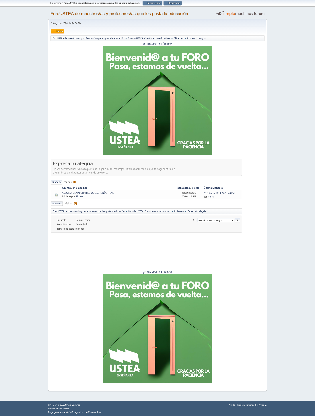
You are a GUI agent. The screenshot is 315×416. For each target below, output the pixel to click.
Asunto (66, 188)
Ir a (194, 220)
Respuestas (183, 188)
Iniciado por (80, 188)
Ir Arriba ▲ (262, 404)
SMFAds (51, 409)
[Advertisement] (253, 214)
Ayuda (232, 404)
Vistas (195, 188)
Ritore (79, 196)
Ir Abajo (56, 182)
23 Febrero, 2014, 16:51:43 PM (219, 193)
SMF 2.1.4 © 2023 (56, 405)
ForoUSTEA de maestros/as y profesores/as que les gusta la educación (119, 13)
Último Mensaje (213, 188)
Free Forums (64, 409)
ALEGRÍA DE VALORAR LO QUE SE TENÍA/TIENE (88, 192)
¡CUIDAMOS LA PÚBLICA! (157, 44)
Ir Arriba (57, 203)
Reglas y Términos (245, 404)
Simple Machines (72, 405)
